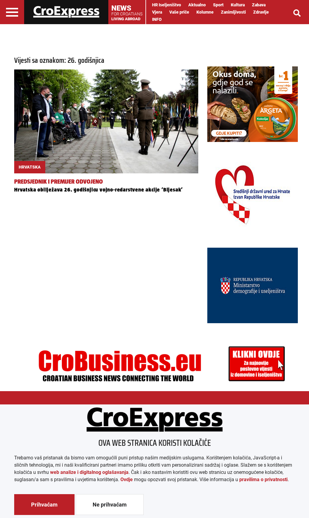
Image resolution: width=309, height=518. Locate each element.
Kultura (238, 4)
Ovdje (126, 479)
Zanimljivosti (233, 12)
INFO (157, 19)
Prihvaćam (44, 504)
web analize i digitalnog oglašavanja (89, 472)
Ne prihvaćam (110, 504)
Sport (218, 4)
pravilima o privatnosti (263, 479)
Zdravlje (261, 12)
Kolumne (205, 12)
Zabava (259, 4)
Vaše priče (179, 12)
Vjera (157, 12)
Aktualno (197, 4)
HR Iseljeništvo (166, 4)
